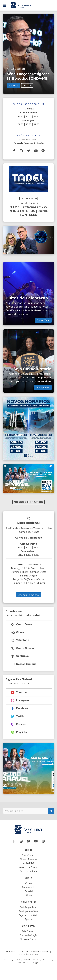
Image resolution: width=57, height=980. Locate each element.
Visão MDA (28, 863)
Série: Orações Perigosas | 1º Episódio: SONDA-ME (28, 76)
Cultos (27, 86)
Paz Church (18, 951)
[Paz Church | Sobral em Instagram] (21, 151)
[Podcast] (43, 841)
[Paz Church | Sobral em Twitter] (28, 151)
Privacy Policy (48, 960)
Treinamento (28, 198)
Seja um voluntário (28, 915)
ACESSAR (13, 86)
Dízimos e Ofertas (28, 939)
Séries (28, 895)
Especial (29, 891)
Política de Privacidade (28, 954)
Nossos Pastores (28, 859)
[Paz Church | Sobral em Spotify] (43, 151)
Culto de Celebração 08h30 (28, 143)
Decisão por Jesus (29, 907)
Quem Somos (28, 855)
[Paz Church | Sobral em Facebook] (14, 151)
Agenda (28, 919)
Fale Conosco (28, 931)
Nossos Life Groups (28, 867)
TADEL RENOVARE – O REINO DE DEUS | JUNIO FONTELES (29, 211)
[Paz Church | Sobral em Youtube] (36, 151)
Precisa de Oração (29, 935)
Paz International (28, 871)
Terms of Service (27, 963)
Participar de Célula (28, 911)
